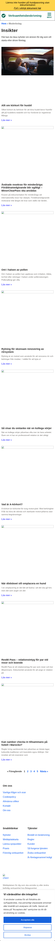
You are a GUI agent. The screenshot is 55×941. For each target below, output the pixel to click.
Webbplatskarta (10, 839)
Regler (31, 839)
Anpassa (27, 927)
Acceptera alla (27, 920)
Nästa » (44, 771)
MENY (49, 17)
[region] (27, 915)
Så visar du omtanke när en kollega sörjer (26, 428)
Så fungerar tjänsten (38, 848)
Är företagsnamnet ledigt (40, 857)
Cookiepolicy (9, 797)
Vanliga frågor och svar (14, 792)
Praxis (6, 848)
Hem (3, 23)
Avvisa (27, 935)
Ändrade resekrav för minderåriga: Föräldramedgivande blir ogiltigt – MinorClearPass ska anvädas (22, 187)
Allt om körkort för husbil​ (16, 105)
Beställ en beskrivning (39, 835)
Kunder (31, 844)
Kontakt (6, 806)
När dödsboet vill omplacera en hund (23, 583)
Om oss (6, 810)
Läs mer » (6, 120)
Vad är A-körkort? (12, 504)
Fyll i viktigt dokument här (27, 8)
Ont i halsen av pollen (14, 269)
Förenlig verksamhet (13, 853)
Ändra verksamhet (37, 853)
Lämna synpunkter (12, 844)
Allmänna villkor (11, 801)
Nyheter (7, 835)
